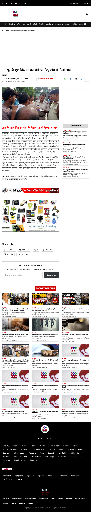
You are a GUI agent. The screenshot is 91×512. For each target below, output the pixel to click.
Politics (66, 168)
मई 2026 (41, 476)
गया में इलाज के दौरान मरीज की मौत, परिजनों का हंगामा (13, 411)
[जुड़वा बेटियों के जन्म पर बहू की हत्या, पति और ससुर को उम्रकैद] (15, 324)
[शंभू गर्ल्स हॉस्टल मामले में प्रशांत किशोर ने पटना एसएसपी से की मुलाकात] (15, 376)
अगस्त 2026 (7, 476)
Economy (66, 142)
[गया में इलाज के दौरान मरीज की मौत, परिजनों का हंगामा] (15, 401)
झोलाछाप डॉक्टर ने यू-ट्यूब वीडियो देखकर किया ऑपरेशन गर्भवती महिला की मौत (45, 412)
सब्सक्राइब (14, 179)
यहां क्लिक (47, 176)
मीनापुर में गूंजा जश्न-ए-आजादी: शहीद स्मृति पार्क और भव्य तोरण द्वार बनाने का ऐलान (75, 157)
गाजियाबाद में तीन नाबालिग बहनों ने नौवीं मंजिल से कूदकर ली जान (45, 334)
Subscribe (51, 275)
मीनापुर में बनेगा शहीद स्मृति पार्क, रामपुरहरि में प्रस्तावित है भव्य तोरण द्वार (74, 132)
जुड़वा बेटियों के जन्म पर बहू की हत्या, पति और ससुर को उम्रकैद (15, 334)
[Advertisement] (59, 13)
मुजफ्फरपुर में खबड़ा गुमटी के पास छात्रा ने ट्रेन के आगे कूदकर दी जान (75, 360)
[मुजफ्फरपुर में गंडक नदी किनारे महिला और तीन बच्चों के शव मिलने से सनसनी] (75, 376)
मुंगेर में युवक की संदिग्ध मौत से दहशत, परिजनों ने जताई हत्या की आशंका (45, 360)
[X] (75, 79)
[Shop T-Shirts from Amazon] (30, 216)
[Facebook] (2, 3)
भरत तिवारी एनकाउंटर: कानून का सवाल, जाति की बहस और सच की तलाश (75, 309)
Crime (7, 30)
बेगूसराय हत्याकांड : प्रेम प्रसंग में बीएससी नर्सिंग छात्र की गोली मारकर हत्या (75, 335)
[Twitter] (11, 3)
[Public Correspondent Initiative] (30, 190)
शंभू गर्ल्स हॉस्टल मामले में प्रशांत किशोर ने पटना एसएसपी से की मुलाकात (14, 386)
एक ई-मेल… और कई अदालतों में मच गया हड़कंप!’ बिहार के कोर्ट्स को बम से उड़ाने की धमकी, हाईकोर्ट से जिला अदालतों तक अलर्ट (15, 360)
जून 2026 (30, 476)
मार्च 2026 (64, 476)
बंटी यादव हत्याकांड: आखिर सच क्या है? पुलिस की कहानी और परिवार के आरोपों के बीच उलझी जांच (44, 309)
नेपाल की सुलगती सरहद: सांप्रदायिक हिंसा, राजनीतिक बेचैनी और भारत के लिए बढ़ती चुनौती (75, 170)
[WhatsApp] (65, 79)
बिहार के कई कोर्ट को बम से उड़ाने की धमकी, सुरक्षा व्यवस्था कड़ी (75, 411)
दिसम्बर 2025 (20, 479)
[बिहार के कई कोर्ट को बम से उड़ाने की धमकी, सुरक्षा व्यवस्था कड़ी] (75, 401)
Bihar (34, 307)
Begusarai (65, 333)
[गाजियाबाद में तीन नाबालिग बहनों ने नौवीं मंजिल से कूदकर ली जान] (45, 324)
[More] (86, 79)
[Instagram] (20, 3)
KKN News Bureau (47, 79)
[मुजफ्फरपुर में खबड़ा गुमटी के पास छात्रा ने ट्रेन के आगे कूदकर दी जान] (75, 350)
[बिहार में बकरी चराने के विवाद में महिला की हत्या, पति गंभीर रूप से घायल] (45, 376)
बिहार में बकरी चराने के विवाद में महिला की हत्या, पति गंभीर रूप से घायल (45, 386)
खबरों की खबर (34, 176)
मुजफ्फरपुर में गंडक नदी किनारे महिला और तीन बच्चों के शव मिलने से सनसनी (75, 386)
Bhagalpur (36, 409)
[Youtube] (7, 3)
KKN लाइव (5, 176)
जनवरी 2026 (7, 479)
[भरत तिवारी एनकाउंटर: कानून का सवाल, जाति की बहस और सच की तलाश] (75, 299)
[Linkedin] (16, 3)
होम (2, 30)
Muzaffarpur (68, 130)
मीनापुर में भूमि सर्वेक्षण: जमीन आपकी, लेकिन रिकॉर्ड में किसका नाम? (74, 145)
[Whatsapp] (24, 3)
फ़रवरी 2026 (75, 476)
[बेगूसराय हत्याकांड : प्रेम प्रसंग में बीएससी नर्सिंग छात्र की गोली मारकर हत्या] (75, 324)
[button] (87, 14)
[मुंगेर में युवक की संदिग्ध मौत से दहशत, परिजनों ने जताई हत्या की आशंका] (45, 350)
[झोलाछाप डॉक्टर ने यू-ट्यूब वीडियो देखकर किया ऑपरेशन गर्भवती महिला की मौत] (45, 401)
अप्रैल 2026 (52, 476)
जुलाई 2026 (19, 476)
